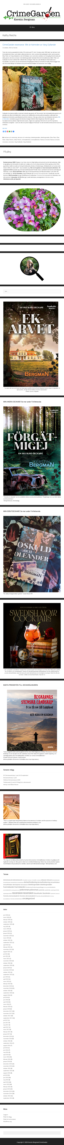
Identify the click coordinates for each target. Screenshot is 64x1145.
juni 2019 (5, 977)
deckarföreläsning (30, 882)
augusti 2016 (6, 1045)
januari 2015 (6, 1089)
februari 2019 (6, 983)
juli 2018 (5, 997)
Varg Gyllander (18, 142)
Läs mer (4, 128)
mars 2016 (6, 1057)
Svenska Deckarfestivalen (41, 173)
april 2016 (6, 1054)
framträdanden (8, 887)
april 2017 (6, 1027)
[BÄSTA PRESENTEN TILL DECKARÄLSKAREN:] (32, 720)
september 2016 (7, 1043)
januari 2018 (6, 1009)
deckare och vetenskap (10, 137)
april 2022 (6, 945)
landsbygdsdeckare (15, 890)
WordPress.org (7, 1121)
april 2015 (6, 1082)
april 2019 (6, 979)
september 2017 (7, 1018)
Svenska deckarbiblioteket (43, 896)
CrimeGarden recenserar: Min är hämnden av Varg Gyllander (29, 45)
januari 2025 (6, 931)
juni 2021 (5, 956)
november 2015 (7, 1066)
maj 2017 (5, 1025)
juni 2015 (5, 1077)
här (11, 173)
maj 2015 (5, 1080)
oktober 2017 (6, 1015)
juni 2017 (5, 1022)
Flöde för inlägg (7, 1117)
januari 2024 (6, 933)
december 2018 (7, 986)
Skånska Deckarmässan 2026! (11, 780)
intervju (45, 887)
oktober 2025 (6, 922)
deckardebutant (55, 880)
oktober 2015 (6, 1068)
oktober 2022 (6, 940)
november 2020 (7, 961)
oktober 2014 (6, 1096)
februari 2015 (6, 1086)
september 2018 (7, 993)
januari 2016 (6, 1061)
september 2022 (7, 942)
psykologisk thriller (55, 890)
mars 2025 (6, 928)
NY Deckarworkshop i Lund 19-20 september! (15, 775)
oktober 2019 (6, 972)
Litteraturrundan (49, 177)
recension (5, 142)
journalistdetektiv (51, 887)
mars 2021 (6, 958)
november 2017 (7, 1013)
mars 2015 (6, 1084)
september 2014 (7, 1098)
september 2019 (7, 974)
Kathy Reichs (9, 139)
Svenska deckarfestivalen (16, 898)
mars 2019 (6, 981)
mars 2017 (6, 1029)
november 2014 (7, 1093)
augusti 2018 (6, 995)
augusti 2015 (6, 1073)
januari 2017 (6, 1034)
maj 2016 (5, 1052)
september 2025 (7, 924)
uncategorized (28, 898)
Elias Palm (53, 137)
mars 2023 (6, 938)
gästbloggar (41, 887)
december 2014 (7, 1091)
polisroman (24, 890)
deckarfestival (14, 882)
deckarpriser (17, 884)
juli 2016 (5, 1047)
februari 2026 (6, 919)
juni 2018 (5, 999)
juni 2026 (5, 915)
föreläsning (29, 887)
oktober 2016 (6, 1041)
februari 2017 (6, 1031)
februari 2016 (6, 1059)
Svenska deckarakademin (11, 896)
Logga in (5, 1114)
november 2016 (7, 1038)
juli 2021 (5, 954)
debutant (43, 880)
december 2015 (7, 1064)
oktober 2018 (6, 990)
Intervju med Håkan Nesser (10, 784)
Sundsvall (53, 893)
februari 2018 (6, 1006)
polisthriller (41, 890)
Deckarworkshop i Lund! (10, 777)
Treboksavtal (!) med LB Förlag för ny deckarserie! (17, 782)
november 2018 (7, 988)
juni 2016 (5, 1050)
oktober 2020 (6, 963)
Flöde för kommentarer (9, 1119)
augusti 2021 (6, 951)
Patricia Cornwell (45, 139)
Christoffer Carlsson (27, 880)
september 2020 (7, 965)
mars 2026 (6, 917)
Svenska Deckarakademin (44, 175)
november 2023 (7, 935)
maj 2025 (5, 926)
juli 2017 (5, 1020)
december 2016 (7, 1036)
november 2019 (7, 970)
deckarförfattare (55, 882)
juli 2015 (5, 1075)
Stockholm (38, 893)
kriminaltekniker (26, 139)
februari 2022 (6, 947)
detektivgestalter (35, 137)
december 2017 (7, 1011)
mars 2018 (6, 1004)
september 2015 (7, 1070)
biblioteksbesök (8, 880)
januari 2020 (6, 967)
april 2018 (6, 1002)
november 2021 (7, 949)
